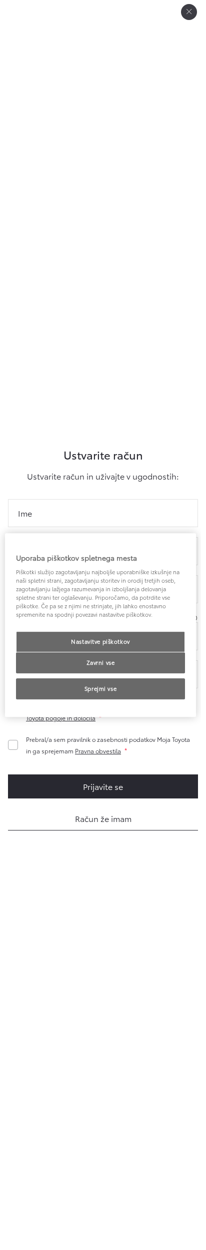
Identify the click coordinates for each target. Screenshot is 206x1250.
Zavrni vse (100, 663)
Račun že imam (103, 818)
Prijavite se (103, 786)
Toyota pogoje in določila (61, 717)
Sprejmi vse (100, 688)
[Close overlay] (189, 12)
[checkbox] (99, 744)
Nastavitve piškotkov (100, 642)
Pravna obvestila (98, 750)
